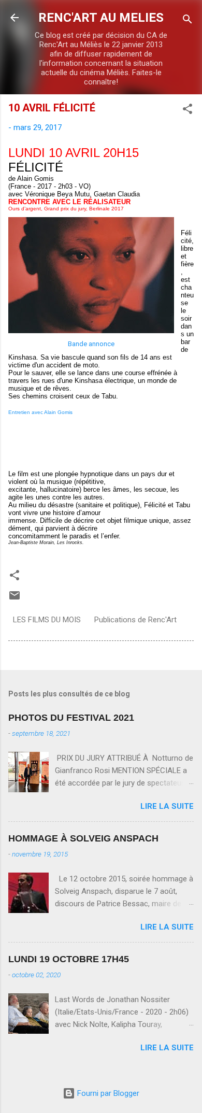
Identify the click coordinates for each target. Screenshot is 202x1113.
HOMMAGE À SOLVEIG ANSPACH (83, 838)
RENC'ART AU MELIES (101, 17)
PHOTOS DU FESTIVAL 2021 (71, 717)
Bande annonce (91, 344)
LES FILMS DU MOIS (47, 619)
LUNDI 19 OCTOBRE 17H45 (68, 959)
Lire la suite (167, 806)
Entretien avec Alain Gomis (40, 412)
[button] (187, 111)
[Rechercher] (187, 21)
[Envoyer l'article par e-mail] (14, 599)
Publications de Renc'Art (135, 619)
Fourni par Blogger (107, 1093)
